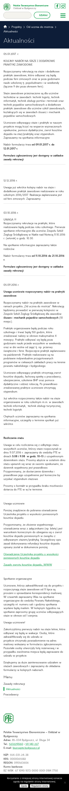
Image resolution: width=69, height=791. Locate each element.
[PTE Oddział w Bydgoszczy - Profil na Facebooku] (57, 6)
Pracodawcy (11, 694)
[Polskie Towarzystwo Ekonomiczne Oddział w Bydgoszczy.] (5, 26)
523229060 (16, 744)
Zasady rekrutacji (14, 683)
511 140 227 (32, 744)
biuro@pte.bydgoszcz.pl (26, 747)
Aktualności (13, 689)
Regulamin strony (39, 786)
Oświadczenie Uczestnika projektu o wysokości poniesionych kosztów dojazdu (31, 556)
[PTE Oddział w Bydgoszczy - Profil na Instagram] (63, 6)
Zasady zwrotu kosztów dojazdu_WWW (28, 564)
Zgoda (24, 786)
